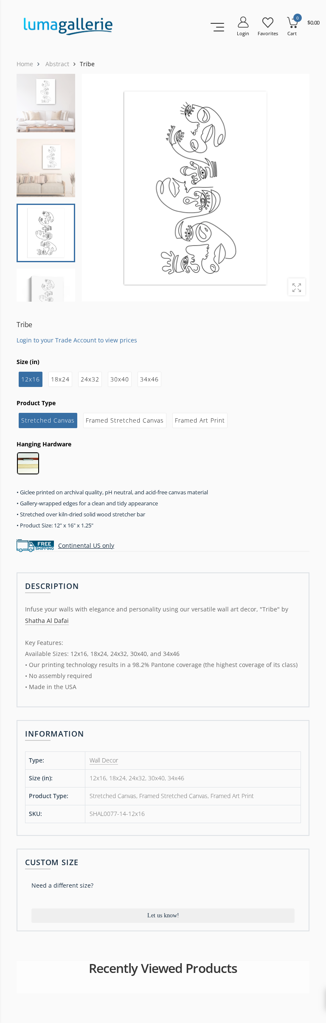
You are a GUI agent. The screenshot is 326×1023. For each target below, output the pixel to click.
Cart (292, 33)
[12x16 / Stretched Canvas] (195, 188)
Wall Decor (104, 760)
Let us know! (163, 915)
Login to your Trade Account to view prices (77, 340)
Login (243, 33)
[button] (297, 187)
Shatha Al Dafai (47, 621)
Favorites (268, 33)
